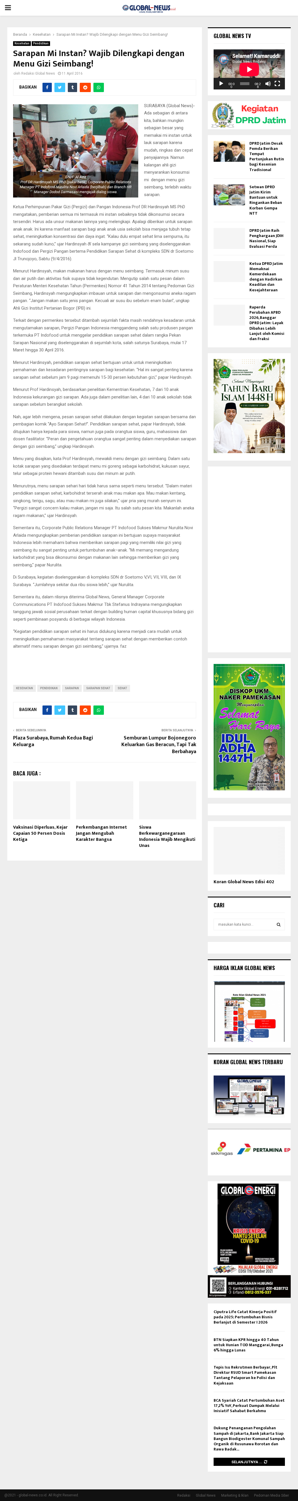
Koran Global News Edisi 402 (244, 882)
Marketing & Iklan (235, 1495)
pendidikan (49, 688)
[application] (249, 69)
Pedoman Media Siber (271, 1495)
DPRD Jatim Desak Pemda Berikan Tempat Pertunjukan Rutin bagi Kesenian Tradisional (266, 156)
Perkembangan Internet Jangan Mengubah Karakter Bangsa (101, 833)
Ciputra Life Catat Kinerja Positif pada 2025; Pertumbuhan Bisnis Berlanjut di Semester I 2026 (245, 1317)
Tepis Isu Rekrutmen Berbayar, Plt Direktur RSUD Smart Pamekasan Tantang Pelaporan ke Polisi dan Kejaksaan (245, 1375)
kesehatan (24, 688)
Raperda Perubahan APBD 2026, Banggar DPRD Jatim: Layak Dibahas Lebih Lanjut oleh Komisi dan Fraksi (266, 323)
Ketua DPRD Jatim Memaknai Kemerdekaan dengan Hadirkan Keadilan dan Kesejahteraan (266, 276)
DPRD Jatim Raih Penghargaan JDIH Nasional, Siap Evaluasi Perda (266, 238)
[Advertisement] (249, 559)
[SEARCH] (278, 924)
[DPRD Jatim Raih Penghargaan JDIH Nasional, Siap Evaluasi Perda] (229, 238)
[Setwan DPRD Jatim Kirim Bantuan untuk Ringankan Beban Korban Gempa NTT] (229, 194)
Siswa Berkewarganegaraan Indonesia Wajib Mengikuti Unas (167, 836)
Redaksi (183, 1495)
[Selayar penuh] (277, 84)
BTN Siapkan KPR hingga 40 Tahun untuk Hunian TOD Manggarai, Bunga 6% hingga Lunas (248, 1344)
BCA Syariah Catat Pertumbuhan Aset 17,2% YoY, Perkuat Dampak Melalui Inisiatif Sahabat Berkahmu (249, 1405)
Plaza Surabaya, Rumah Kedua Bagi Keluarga (53, 741)
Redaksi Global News (38, 73)
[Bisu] (268, 84)
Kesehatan (22, 43)
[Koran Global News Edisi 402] (249, 850)
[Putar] (221, 84)
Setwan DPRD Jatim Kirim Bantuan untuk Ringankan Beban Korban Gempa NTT (265, 200)
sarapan (72, 688)
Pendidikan (41, 43)
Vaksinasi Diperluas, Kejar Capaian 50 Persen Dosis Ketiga (40, 833)
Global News (206, 1495)
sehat (122, 688)
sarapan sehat (98, 688)
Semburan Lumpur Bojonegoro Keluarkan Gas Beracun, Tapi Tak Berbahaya (158, 745)
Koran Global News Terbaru (248, 1062)
